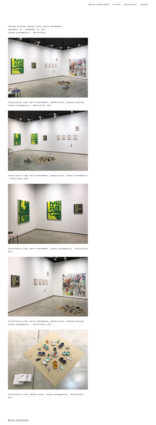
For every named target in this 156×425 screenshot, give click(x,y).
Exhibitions (130, 4)
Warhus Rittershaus (99, 4)
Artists (117, 4)
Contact (144, 4)
